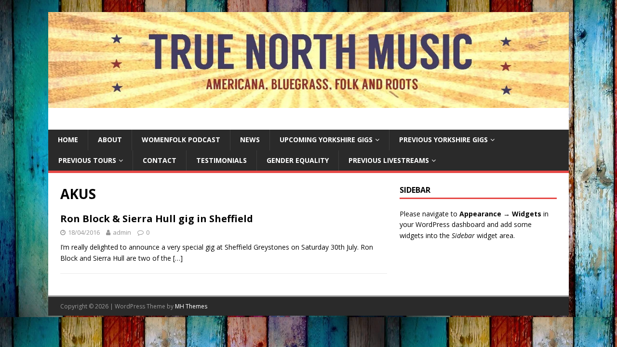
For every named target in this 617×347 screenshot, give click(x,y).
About (110, 139)
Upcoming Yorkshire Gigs (326, 139)
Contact (159, 160)
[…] (178, 258)
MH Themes (191, 306)
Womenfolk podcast (181, 139)
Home (68, 139)
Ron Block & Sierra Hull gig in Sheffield (156, 218)
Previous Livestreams (389, 160)
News (250, 139)
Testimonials (221, 160)
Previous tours (87, 160)
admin (122, 232)
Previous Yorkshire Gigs (443, 139)
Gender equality (298, 160)
